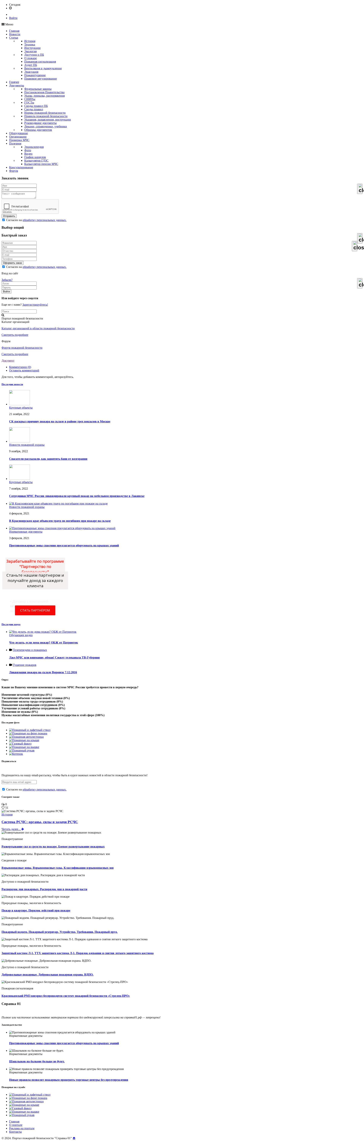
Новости (14, 34)
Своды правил (33, 109)
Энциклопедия (34, 146)
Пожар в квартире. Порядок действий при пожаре (36, 910)
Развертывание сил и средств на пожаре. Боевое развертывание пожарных (53, 846)
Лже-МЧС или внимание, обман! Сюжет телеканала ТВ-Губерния (54, 657)
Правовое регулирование (40, 78)
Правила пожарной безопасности (45, 116)
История (29, 41)
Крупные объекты (21, 407)
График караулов (35, 157)
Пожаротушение (35, 75)
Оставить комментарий (24, 370)
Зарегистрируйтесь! (35, 304)
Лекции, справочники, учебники (45, 126)
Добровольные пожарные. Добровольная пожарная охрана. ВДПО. (47, 974)
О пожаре (30, 58)
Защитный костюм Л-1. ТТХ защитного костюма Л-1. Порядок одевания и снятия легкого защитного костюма (78, 953)
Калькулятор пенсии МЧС (41, 164)
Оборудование (18, 133)
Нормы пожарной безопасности (45, 112)
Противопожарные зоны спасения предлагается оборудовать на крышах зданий (64, 1043)
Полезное (15, 143)
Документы (16, 85)
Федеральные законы (38, 88)
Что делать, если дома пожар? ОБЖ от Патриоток (43, 642)
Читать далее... (11, 829)
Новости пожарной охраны (27, 444)
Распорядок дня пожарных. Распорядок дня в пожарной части (44, 889)
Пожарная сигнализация (40, 61)
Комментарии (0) (20, 367)
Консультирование (21, 167)
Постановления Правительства (44, 92)
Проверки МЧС (19, 140)
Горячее (14, 82)
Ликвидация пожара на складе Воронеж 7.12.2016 (43, 672)
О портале (15, 1125)
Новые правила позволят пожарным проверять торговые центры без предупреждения (68, 1079)
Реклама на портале (22, 1128)
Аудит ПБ (30, 65)
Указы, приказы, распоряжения (44, 95)
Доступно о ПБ (34, 54)
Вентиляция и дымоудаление (43, 68)
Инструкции (32, 47)
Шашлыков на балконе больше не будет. (37, 1061)
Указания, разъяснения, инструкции (47, 119)
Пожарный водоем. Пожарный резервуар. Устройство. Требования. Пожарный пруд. (60, 931)
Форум (13, 170)
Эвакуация (31, 71)
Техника (29, 44)
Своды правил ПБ (36, 106)
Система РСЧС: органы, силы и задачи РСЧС (40, 822)
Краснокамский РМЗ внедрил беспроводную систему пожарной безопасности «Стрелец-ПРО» (66, 995)
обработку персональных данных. (45, 220)
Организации (18, 136)
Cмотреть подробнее (15, 334)
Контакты (15, 1131)
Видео (28, 153)
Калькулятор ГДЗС (36, 160)
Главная (14, 30)
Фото (27, 150)
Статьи (13, 37)
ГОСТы (29, 102)
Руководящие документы (40, 123)
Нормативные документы (25, 531)
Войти (13, 18)
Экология (30, 51)
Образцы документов (38, 129)
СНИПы (29, 99)
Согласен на (36, 220)
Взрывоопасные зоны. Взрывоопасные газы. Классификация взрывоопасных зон (58, 867)
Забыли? (7, 279)
